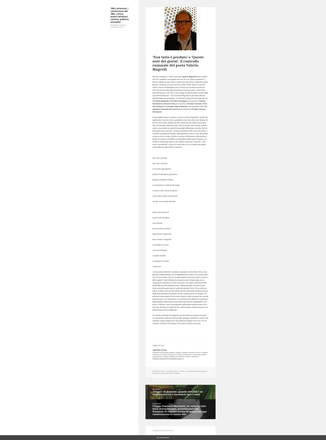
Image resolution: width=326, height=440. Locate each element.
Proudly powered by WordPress (162, 431)
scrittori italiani (164, 373)
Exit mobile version (163, 437)
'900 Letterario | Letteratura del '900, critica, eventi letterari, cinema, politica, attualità (119, 15)
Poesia (183, 371)
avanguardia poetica (194, 371)
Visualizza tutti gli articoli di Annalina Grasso (167, 359)
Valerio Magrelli (175, 373)
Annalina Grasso (172, 371)
